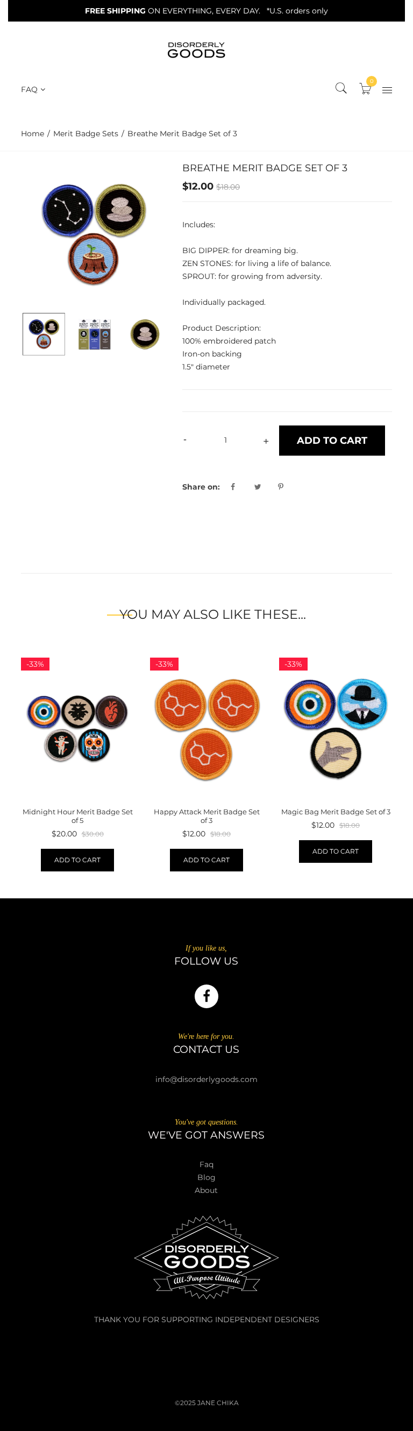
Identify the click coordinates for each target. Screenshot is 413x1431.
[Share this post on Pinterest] (280, 486)
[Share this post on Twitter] (265, 486)
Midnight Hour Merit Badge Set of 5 (78, 816)
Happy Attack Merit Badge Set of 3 (207, 816)
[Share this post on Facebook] (241, 486)
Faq (206, 1164)
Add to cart (77, 860)
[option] (93, 235)
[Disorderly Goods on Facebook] (206, 996)
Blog (206, 1177)
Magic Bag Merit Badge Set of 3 (335, 811)
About (206, 1190)
